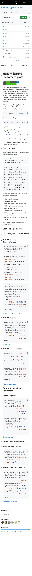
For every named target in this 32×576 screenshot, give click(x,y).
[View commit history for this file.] (28, 22)
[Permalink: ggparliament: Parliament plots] (1, 75)
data (6, 29)
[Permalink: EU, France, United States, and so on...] (1, 235)
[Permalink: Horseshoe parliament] (1, 442)
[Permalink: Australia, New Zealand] (1, 447)
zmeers (5, 8)
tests (6, 43)
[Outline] (29, 65)
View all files (16, 60)
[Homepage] (16, 2)
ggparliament (14, 8)
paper (6, 40)
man (6, 36)
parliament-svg (14, 131)
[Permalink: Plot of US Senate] (1, 318)
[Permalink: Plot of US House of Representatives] (1, 241)
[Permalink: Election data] (1, 148)
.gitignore (7, 53)
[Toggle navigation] (2, 2)
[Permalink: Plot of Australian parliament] (1, 468)
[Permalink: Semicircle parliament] (1, 229)
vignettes (7, 47)
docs (6, 33)
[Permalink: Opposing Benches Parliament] (1, 389)
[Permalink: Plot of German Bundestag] (1, 349)
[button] (27, 113)
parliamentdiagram (8, 129)
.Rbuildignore (8, 50)
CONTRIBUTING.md (10, 57)
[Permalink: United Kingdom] (1, 396)
